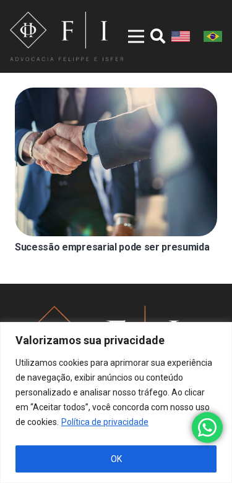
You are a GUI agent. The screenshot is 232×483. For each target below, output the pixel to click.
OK (116, 459)
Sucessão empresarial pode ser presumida (112, 247)
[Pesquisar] (158, 36)
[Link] (66, 36)
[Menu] (128, 36)
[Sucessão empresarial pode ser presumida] (116, 162)
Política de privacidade (104, 422)
